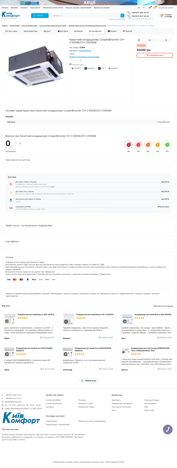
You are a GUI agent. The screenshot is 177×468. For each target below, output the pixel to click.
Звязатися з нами (85, 403)
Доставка (63, 31)
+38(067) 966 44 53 (139, 12)
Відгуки (47, 31)
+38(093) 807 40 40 (139, 16)
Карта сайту (149, 410)
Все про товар (11, 31)
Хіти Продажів (150, 403)
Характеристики (30, 31)
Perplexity (90, 68)
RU (144, 8)
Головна (5, 8)
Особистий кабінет (166, 8)
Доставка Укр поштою (25, 191)
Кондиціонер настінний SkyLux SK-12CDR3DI (94, 314)
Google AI (114, 68)
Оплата (113, 31)
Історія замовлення (54, 403)
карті (52, 187)
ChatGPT (77, 68)
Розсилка (82, 400)
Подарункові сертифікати (122, 403)
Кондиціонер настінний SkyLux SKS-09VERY (153, 314)
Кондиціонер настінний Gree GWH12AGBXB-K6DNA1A (34, 349)
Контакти (14, 8)
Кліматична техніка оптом (53, 8)
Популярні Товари (151, 400)
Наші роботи (35, 8)
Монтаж (79, 31)
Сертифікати (96, 31)
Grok (102, 68)
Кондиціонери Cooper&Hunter (58, 424)
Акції (114, 410)
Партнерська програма (121, 407)
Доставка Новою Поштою (26, 182)
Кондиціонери (51, 421)
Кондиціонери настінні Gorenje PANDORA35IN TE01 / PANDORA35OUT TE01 (150, 349)
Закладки (50, 407)
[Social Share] (139, 40)
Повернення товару (86, 407)
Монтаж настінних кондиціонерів (91, 421)
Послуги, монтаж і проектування (78, 8)
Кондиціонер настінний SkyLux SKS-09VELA (36, 314)
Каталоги (24, 8)
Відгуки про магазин (102, 8)
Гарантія (128, 31)
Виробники (116, 400)
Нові (146, 407)
